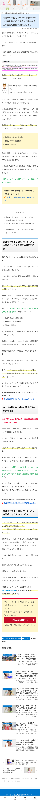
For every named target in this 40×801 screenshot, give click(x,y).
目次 (17, 213)
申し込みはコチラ (20, 620)
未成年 (35, 638)
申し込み (26, 638)
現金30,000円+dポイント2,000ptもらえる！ (20, 399)
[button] (36, 464)
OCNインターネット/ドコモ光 (12, 638)
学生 (5, 641)
